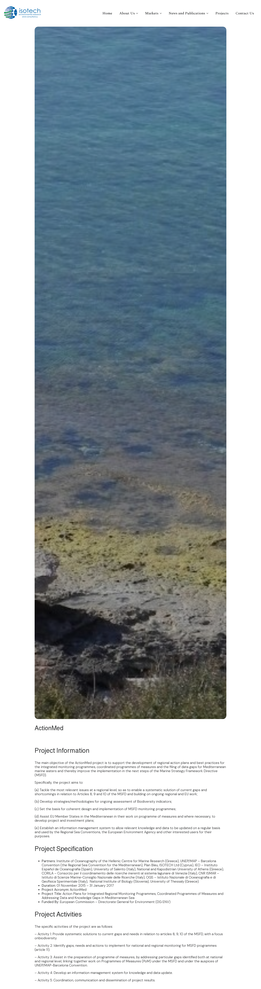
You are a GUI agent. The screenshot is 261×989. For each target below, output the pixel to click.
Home (107, 13)
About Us (127, 13)
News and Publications (187, 13)
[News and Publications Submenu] (208, 13)
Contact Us (245, 13)
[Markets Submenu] (161, 13)
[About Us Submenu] (138, 13)
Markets (151, 13)
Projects (222, 13)
